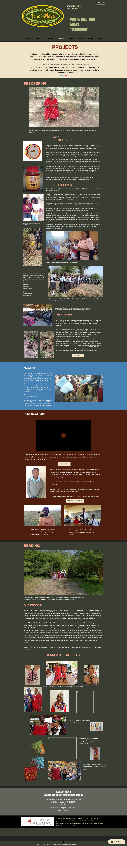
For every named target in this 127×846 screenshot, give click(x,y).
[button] (97, 125)
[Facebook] (63, 75)
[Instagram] (66, 75)
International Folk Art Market (73, 623)
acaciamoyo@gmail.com (72, 799)
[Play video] (63, 572)
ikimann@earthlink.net (54, 799)
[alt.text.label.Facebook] (63, 842)
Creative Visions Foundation (71, 821)
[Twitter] (61, 75)
